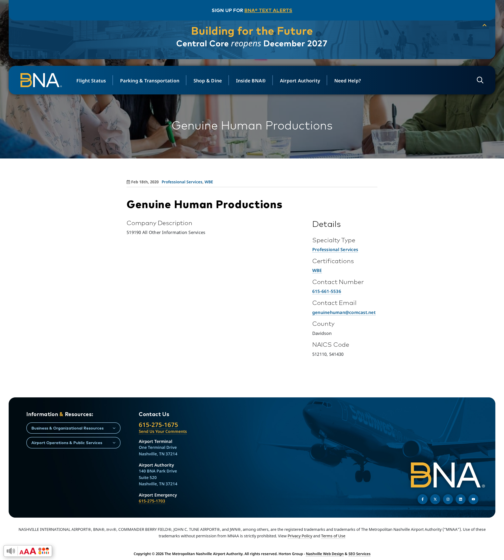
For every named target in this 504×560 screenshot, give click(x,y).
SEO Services (359, 553)
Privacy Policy (300, 536)
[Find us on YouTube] (473, 499)
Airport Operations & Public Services (66, 442)
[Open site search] (480, 80)
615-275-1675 (158, 424)
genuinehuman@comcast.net (344, 312)
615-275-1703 (152, 501)
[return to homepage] (42, 80)
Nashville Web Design (325, 553)
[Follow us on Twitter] (435, 499)
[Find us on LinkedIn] (461, 499)
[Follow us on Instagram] (448, 499)
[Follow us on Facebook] (423, 499)
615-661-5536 (326, 291)
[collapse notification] (484, 25)
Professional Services (182, 181)
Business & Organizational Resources (67, 427)
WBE (209, 181)
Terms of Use (333, 536)
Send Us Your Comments (163, 431)
